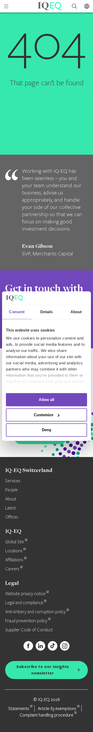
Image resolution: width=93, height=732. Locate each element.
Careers (12, 569)
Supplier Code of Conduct (29, 630)
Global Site (14, 542)
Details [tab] (46, 312)
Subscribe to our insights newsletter (42, 670)
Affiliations (14, 560)
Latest (10, 508)
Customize (43, 415)
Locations (13, 551)
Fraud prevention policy (26, 621)
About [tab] (76, 312)
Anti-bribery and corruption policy (35, 612)
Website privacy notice (25, 593)
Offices (11, 517)
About (10, 499)
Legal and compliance (24, 602)
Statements (18, 708)
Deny (46, 430)
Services (12, 481)
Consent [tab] (17, 312)
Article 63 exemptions (57, 708)
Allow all (46, 399)
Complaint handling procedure (46, 715)
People (11, 490)
